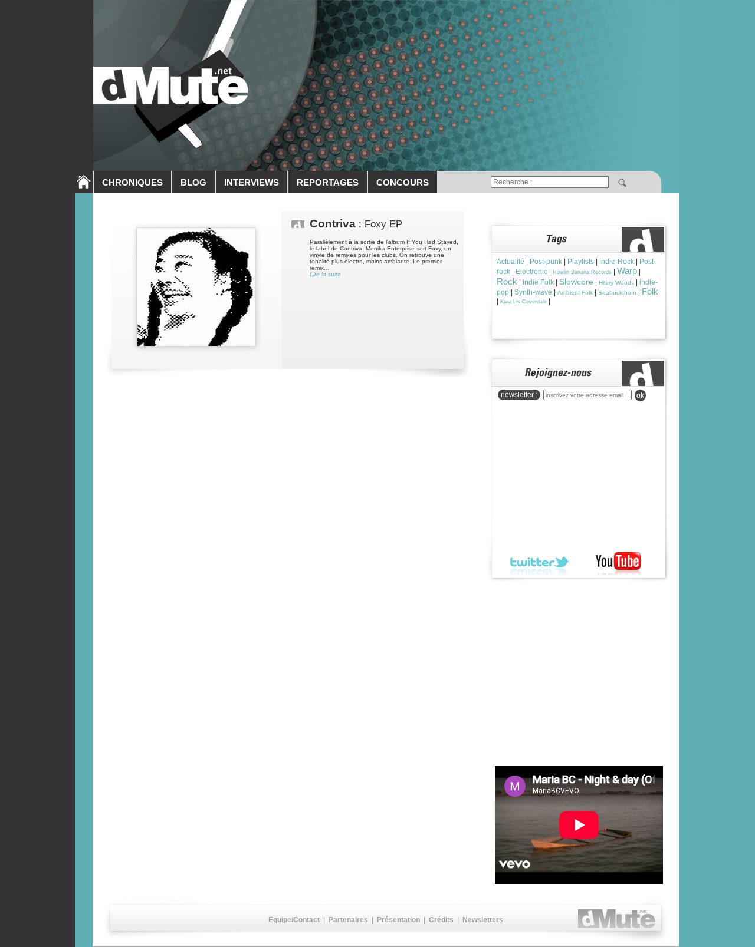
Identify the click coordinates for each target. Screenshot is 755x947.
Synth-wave (533, 292)
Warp (627, 271)
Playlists (580, 262)
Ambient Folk (575, 292)
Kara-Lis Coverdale (523, 302)
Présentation (398, 920)
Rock (507, 281)
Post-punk (546, 262)
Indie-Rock (616, 262)
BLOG (193, 182)
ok (640, 395)
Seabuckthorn (617, 292)
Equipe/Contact (294, 920)
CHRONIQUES (132, 182)
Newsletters (482, 920)
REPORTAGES (328, 182)
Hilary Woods (616, 282)
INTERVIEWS (251, 182)
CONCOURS (402, 182)
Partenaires (348, 920)
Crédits (441, 920)
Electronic (531, 272)
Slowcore (576, 281)
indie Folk (538, 282)
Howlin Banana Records (582, 272)
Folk (650, 291)
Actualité (510, 262)
